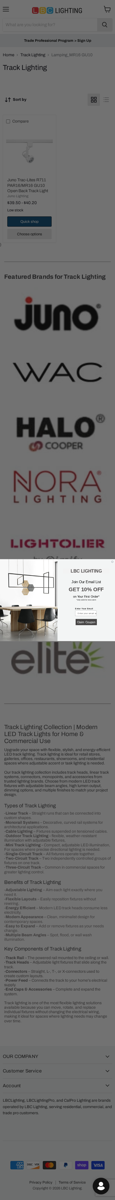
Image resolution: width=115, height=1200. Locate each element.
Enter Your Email (84, 608)
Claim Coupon (86, 622)
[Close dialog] (112, 561)
